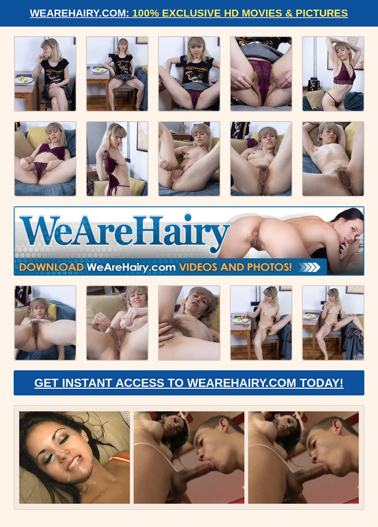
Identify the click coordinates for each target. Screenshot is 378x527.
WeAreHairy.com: (189, 13)
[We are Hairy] (189, 241)
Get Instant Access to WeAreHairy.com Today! (189, 383)
